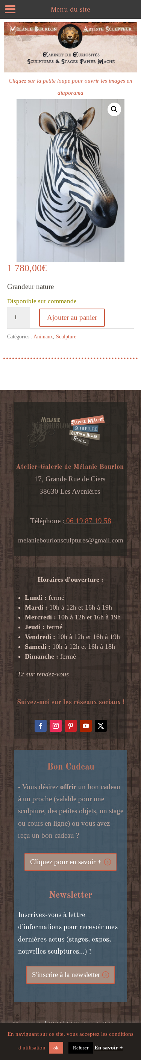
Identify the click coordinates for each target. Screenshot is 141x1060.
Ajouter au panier (72, 317)
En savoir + (108, 1048)
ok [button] (56, 1048)
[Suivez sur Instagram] (56, 726)
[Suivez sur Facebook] (41, 726)
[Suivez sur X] (101, 726)
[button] (114, 109)
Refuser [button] (80, 1048)
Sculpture (66, 337)
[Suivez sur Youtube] (86, 726)
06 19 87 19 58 (87, 521)
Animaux (43, 337)
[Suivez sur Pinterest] (71, 726)
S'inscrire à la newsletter (66, 975)
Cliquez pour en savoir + (66, 862)
